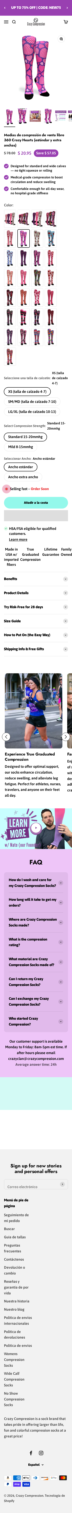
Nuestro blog (14, 1309)
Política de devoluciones (14, 1335)
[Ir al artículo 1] (9, 116)
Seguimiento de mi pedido (16, 1218)
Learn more (18, 539)
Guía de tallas (15, 1237)
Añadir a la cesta (36, 502)
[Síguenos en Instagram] (41, 1453)
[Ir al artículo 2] (22, 116)
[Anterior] (4, 8)
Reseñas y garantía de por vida (16, 1287)
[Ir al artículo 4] (60, 116)
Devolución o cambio (14, 1270)
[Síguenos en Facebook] (31, 1453)
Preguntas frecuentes (12, 1248)
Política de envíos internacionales (18, 1320)
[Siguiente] (67, 8)
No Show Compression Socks (14, 1399)
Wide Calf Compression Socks (14, 1379)
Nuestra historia (16, 1301)
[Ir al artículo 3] (48, 116)
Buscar (9, 1229)
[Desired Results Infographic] (35, 116)
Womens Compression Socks (14, 1360)
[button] (36, 515)
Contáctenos (14, 1259)
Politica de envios (18, 1345)
